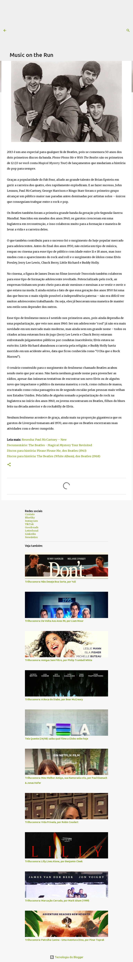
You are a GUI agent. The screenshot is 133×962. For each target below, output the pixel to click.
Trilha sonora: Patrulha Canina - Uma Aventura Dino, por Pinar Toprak (64, 939)
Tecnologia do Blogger (68, 957)
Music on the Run (31, 55)
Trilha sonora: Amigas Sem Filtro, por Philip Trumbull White (58, 660)
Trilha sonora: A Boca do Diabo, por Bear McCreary (54, 699)
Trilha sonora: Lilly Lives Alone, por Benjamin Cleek (54, 861)
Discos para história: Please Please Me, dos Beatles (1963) (46, 450)
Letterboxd (31, 530)
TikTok (29, 524)
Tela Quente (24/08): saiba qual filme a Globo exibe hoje (56, 738)
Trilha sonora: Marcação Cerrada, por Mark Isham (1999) (57, 900)
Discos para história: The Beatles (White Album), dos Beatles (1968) (53, 456)
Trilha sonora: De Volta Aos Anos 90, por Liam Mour (54, 621)
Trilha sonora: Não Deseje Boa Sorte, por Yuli (50, 581)
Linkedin (30, 534)
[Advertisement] (71, 24)
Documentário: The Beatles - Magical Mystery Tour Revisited (49, 445)
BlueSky (30, 517)
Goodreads (31, 527)
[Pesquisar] (128, 30)
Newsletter (31, 537)
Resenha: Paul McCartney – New (44, 439)
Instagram (31, 520)
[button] (9, 464)
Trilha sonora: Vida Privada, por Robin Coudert (51, 822)
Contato (30, 514)
